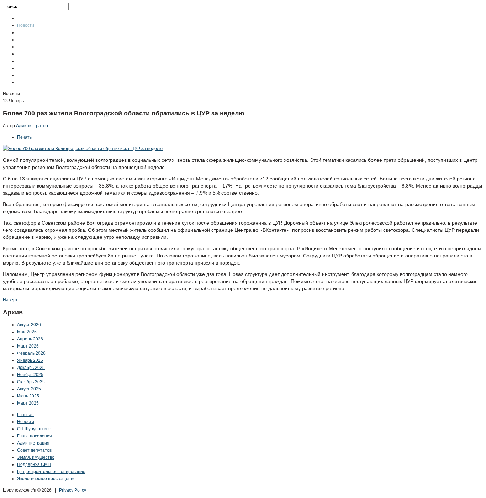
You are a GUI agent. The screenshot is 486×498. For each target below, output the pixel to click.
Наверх (10, 299)
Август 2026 (29, 324)
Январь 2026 (30, 360)
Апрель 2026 (30, 339)
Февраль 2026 (31, 353)
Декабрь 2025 (31, 367)
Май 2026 (27, 331)
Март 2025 (28, 403)
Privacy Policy (72, 490)
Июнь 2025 (28, 396)
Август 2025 (29, 388)
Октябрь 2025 (31, 381)
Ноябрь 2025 (30, 374)
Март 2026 (28, 346)
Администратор (32, 125)
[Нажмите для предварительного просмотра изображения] (83, 148)
